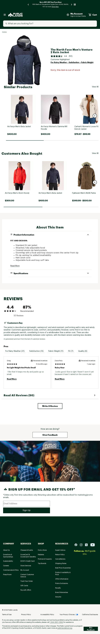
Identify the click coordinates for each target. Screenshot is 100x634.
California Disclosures (90, 614)
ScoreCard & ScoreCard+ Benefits (28, 556)
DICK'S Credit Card (27, 561)
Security (58, 597)
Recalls (58, 588)
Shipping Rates (60, 563)
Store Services (25, 565)
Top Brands (42, 563)
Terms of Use (6, 614)
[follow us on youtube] (92, 544)
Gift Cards (24, 585)
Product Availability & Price (62, 573)
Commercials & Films (10, 570)
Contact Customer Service (27, 576)
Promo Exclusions (61, 583)
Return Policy (60, 554)
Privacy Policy (26, 614)
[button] (95, 116)
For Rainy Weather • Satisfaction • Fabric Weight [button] (72, 62)
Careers (6, 565)
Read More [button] (15, 266)
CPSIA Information (61, 579)
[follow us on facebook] (77, 544)
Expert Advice (60, 550)
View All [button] (95, 87)
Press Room (7, 574)
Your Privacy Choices (67, 614)
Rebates (41, 554)
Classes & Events (26, 550)
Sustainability (8, 561)
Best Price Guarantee (63, 568)
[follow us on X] (87, 544)
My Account (24, 570)
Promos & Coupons (45, 559)
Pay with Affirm (25, 590)
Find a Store (42, 550)
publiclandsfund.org (64, 628)
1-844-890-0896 (56, 622)
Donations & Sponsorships (8, 556)
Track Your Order (26, 581)
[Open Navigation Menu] (4, 14)
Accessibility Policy (47, 614)
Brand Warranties (61, 592)
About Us (6, 550)
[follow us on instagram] (82, 544)
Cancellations (60, 559)
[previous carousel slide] (28, 4)
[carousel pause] (74, 4)
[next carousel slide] (71, 4)
